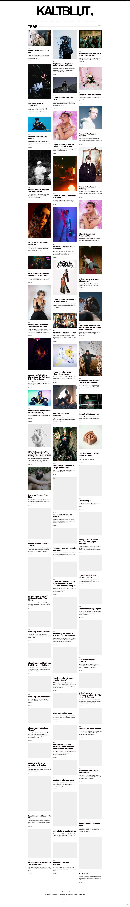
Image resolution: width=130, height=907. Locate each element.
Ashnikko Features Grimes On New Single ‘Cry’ (39, 412)
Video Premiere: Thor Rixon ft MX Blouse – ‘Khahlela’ (39, 664)
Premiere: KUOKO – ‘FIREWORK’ (36, 104)
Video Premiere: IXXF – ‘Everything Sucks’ (63, 373)
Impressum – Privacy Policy (52, 894)
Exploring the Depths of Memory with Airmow (63, 65)
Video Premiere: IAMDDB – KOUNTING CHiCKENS (90, 54)
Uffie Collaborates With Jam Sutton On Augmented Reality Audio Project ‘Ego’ (39, 454)
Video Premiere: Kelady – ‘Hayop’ (39, 729)
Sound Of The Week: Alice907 (87, 135)
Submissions (69, 894)
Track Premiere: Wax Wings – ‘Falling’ (88, 576)
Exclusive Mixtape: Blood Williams (64, 248)
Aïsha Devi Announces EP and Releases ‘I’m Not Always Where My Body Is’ (64, 584)
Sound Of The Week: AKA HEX (38, 51)
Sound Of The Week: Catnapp (87, 188)
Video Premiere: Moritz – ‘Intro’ (63, 98)
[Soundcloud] (89, 21)
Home (37, 21)
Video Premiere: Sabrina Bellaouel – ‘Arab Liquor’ (38, 274)
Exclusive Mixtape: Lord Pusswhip (38, 243)
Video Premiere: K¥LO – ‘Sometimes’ (89, 772)
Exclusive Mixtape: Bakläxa (61, 864)
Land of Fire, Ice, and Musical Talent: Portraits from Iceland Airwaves (64, 747)
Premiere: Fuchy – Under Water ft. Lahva (89, 454)
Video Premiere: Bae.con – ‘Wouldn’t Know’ (64, 300)
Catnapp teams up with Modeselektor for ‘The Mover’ (38, 598)
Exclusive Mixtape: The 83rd (38, 496)
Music (53, 21)
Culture (59, 21)
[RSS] (92, 21)
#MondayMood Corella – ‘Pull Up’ (38, 544)
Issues (64, 21)
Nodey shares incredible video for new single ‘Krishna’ (89, 542)
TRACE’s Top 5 (85, 501)
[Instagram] (87, 21)
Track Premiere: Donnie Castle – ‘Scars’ (63, 679)
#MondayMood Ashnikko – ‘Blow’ (90, 824)
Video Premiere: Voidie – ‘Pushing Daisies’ (38, 191)
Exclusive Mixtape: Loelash (64, 333)
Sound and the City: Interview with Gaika (37, 764)
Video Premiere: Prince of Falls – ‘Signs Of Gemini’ (89, 382)
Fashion (47, 21)
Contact (79, 21)
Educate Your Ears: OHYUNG (61, 414)
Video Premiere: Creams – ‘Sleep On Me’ (90, 280)
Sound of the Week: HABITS (64, 831)
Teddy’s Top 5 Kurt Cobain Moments (64, 549)
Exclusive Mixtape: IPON (89, 414)
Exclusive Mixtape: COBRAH (87, 661)
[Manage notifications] (127, 904)
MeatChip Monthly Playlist (39, 697)
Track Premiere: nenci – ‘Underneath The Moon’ (38, 326)
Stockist (62, 894)
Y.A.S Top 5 (83, 874)
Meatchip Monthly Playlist (39, 632)
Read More (30, 61)
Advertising (82, 894)
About (75, 894)
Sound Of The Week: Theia (90, 95)
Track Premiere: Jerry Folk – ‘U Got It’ (64, 197)
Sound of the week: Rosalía (90, 729)
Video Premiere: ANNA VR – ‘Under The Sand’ (39, 863)
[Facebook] (85, 21)
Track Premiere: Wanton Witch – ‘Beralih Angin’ (63, 145)
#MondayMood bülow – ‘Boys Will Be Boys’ (63, 467)
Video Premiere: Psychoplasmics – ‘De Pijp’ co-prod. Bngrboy (90, 695)
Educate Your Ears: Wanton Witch (87, 235)
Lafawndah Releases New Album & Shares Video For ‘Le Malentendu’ (90, 327)
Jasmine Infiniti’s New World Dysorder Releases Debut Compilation (39, 377)
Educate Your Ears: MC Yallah (37, 138)
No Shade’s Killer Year (62, 713)
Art (42, 21)
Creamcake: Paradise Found (62, 516)
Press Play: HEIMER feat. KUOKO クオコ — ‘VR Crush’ (64, 634)
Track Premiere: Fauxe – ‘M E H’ (39, 817)
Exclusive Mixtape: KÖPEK (64, 780)
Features (71, 21)
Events (54, 512)
